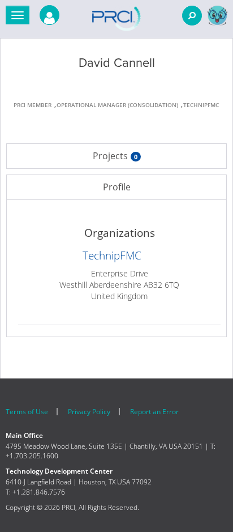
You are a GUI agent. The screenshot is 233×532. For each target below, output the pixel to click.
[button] (17, 15)
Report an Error (154, 411)
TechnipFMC (112, 255)
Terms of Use (27, 411)
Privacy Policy (89, 411)
